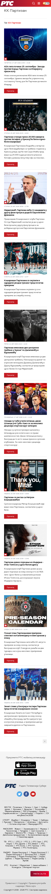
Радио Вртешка (22, 858)
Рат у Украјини (30, 811)
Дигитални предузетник (14, 835)
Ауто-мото (43, 822)
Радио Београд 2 (39, 852)
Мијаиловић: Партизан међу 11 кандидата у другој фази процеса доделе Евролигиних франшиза (25, 212)
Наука (31, 833)
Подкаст (39, 813)
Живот (18, 829)
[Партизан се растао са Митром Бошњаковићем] (25, 475)
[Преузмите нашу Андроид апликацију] (25, 772)
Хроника (17, 809)
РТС (6, 865)
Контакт (14, 865)
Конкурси (16, 867)
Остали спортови (17, 824)
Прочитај (10, 91)
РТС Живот (33, 843)
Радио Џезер (38, 858)
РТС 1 (11, 841)
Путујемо (24, 831)
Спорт (6, 820)
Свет (36, 807)
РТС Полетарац (30, 847)
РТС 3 (27, 841)
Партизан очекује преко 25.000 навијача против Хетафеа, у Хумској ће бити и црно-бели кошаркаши (25, 139)
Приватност (11, 883)
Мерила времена (12, 811)
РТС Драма (20, 843)
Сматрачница (26, 813)
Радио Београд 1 (20, 852)
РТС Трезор (33, 845)
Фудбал (14, 820)
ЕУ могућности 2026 (33, 814)
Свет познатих (37, 831)
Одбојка (44, 820)
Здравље (9, 833)
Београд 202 (31, 854)
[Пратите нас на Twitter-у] (19, 794)
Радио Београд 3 (14, 854)
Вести (7, 807)
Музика (43, 829)
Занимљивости (30, 829)
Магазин (8, 829)
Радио (6, 852)
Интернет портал (31, 867)
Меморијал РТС (35, 824)
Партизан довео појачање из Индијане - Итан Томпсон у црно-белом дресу (23, 563)
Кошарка (25, 820)
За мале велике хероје (38, 835)
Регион (28, 807)
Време (42, 811)
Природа (41, 833)
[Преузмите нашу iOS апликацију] (25, 765)
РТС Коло (20, 845)
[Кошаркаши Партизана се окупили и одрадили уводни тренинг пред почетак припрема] (25, 258)
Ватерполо (19, 822)
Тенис (35, 820)
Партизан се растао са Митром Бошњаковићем (19, 498)
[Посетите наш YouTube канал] (33, 794)
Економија (40, 809)
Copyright (22, 883)
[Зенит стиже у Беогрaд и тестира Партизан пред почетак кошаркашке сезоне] (25, 684)
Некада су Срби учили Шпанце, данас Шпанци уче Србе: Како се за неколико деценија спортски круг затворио (23, 423)
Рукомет (8, 822)
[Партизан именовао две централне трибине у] (25, 326)
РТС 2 (19, 841)
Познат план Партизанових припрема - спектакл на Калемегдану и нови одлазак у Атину (25, 635)
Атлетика (31, 822)
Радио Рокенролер (28, 856)
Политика (17, 807)
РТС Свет (37, 841)
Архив (25, 860)
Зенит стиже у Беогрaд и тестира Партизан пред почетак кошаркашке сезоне (25, 707)
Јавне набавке (39, 865)
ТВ (5, 841)
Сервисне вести (10, 813)
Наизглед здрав (26, 837)
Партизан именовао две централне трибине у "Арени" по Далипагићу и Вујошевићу (21, 350)
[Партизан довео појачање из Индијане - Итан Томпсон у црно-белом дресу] (25, 540)
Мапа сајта (39, 874)
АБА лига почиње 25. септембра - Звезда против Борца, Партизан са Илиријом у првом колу (24, 69)
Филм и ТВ (21, 833)
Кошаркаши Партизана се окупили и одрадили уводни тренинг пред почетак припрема (23, 283)
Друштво (28, 809)
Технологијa (11, 831)
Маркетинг (25, 865)
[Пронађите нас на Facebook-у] (26, 794)
